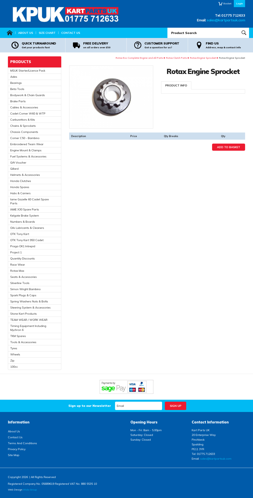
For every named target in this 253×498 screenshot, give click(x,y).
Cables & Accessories (24, 107)
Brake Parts (18, 101)
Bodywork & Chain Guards (27, 95)
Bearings (16, 83)
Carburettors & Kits (22, 119)
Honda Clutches (20, 181)
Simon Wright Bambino (25, 289)
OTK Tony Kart (19, 234)
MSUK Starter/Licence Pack (27, 70)
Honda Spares (19, 187)
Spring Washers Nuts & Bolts (29, 301)
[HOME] (9, 33)
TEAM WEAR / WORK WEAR (28, 320)
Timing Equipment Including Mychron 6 (28, 328)
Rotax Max (17, 271)
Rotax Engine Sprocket (203, 57)
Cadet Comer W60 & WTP (27, 113)
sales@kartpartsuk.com (226, 20)
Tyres (13, 348)
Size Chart (47, 33)
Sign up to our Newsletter (89, 406)
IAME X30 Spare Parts (24, 209)
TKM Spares (18, 336)
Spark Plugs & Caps (23, 295)
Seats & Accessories (23, 277)
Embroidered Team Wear (26, 144)
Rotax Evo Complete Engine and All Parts (139, 57)
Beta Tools (17, 89)
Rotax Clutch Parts (176, 57)
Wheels (15, 354)
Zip (12, 360)
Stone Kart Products (23, 313)
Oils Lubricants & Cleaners (27, 228)
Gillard (14, 168)
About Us (25, 33)
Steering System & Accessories (30, 307)
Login (239, 3)
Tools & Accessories (23, 342)
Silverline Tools (19, 283)
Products (20, 62)
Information (18, 422)
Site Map (13, 455)
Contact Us (70, 33)
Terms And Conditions (22, 443)
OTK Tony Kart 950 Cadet (26, 240)
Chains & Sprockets (23, 126)
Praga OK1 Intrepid (22, 246)
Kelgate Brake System (24, 215)
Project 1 (16, 252)
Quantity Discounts (22, 258)
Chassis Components (24, 132)
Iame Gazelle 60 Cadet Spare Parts (29, 201)
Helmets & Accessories (25, 175)
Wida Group (30, 489)
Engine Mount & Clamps (26, 150)
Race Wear (17, 264)
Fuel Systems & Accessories (28, 156)
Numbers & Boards (22, 221)
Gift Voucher (18, 162)
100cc (14, 366)
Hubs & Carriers (20, 193)
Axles (13, 77)
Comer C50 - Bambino (25, 138)
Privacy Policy (16, 449)
